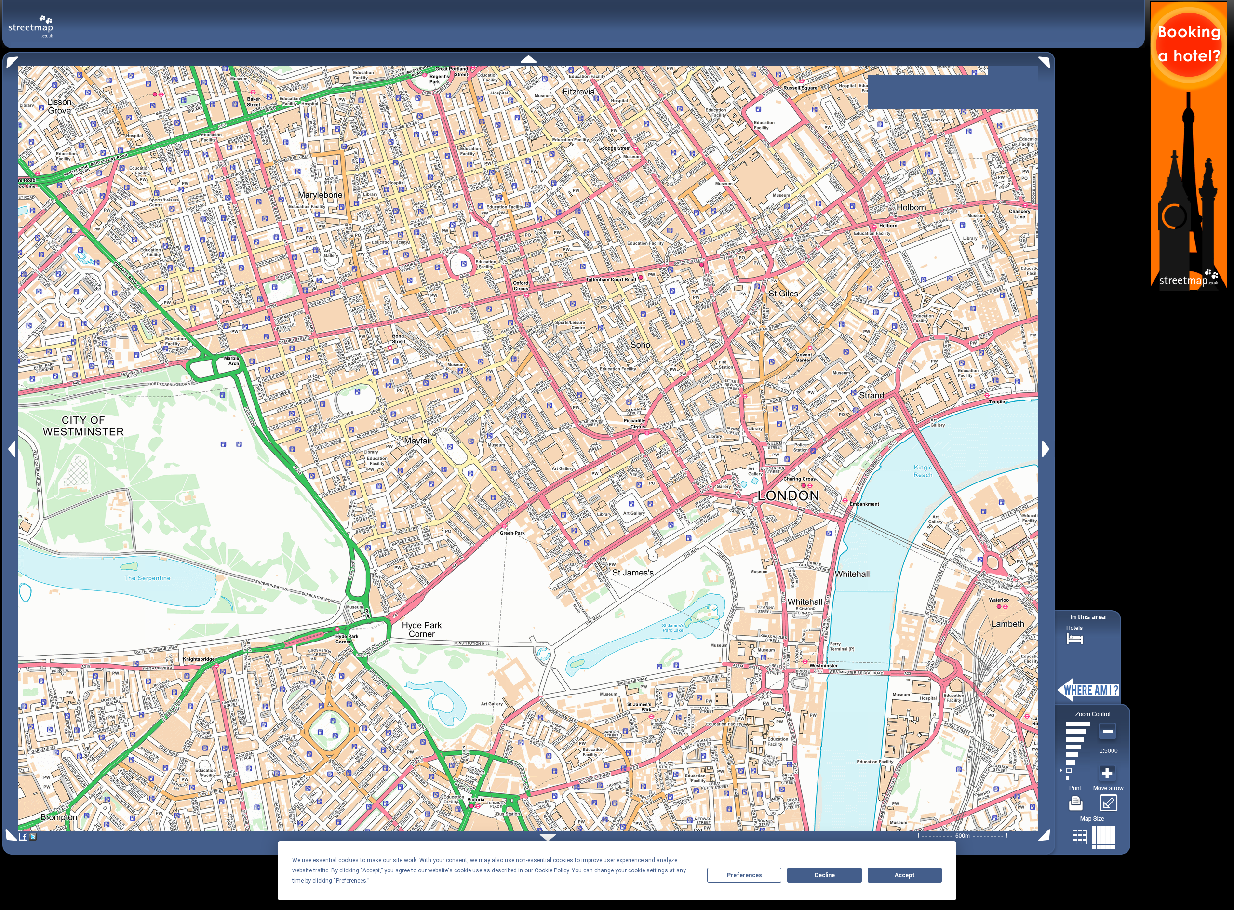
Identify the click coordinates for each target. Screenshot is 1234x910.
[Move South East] (1046, 835)
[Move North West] (10, 60)
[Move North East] (1046, 60)
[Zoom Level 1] (1075, 778)
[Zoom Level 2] (1075, 770)
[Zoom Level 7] (1075, 731)
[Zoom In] (1109, 774)
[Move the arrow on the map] (1108, 800)
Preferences (744, 875)
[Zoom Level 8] (1075, 724)
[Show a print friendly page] (1076, 800)
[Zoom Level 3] (1075, 762)
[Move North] (528, 59)
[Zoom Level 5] (1075, 747)
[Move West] (10, 449)
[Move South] (547, 837)
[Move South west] (9, 835)
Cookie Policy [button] (552, 870)
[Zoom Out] (1109, 732)
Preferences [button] (351, 880)
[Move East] (1047, 449)
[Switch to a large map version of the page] (1094, 835)
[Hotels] (1075, 637)
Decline (825, 875)
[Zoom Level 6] (1075, 739)
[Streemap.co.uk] (30, 20)
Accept (905, 875)
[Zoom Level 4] (1075, 754)
